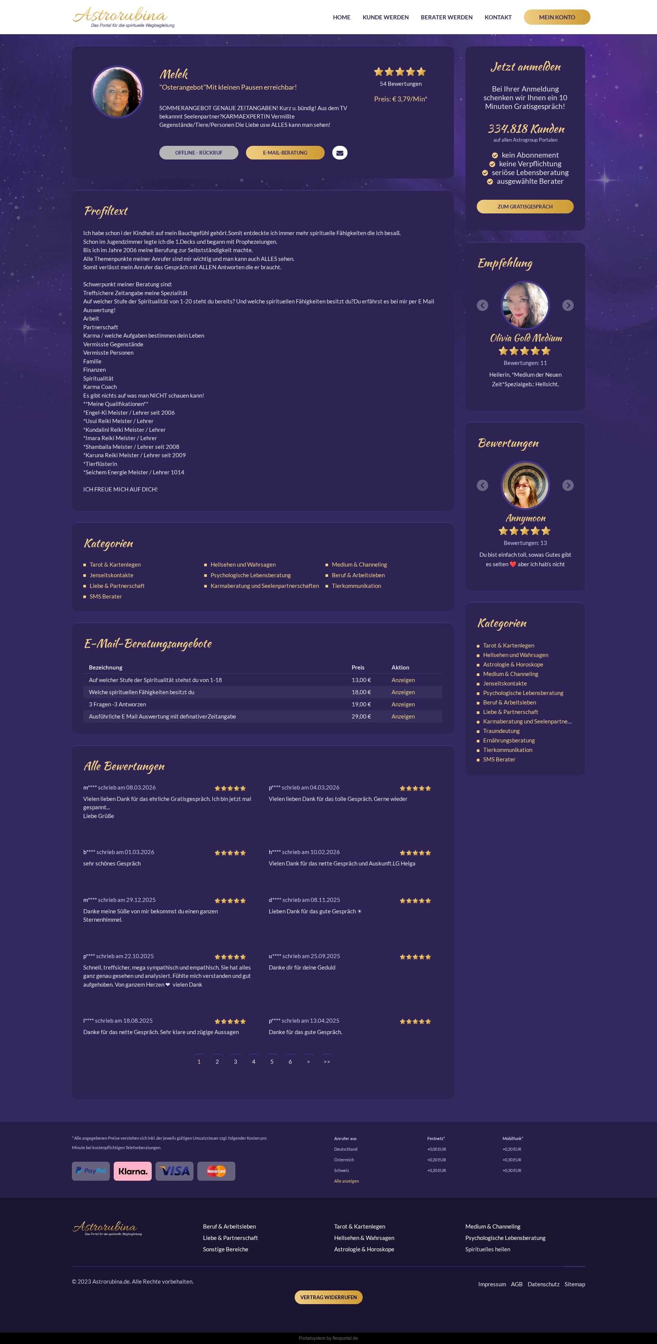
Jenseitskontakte (111, 575)
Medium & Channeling (359, 564)
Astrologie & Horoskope (513, 664)
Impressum (492, 1284)
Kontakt (498, 17)
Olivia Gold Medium (525, 337)
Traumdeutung (501, 730)
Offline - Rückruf (198, 153)
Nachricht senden (340, 153)
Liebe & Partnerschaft (117, 585)
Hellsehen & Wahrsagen (364, 1237)
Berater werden (447, 17)
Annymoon (525, 517)
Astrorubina (124, 17)
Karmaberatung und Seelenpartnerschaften (265, 585)
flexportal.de (345, 1338)
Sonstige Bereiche (225, 1249)
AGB (517, 1284)
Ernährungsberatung (509, 740)
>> (327, 1061)
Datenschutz (544, 1284)
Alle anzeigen (346, 1180)
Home (342, 17)
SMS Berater (106, 596)
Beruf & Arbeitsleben (358, 575)
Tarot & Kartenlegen (115, 564)
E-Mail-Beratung (285, 153)
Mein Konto (557, 17)
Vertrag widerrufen (328, 1297)
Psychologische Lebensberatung (251, 575)
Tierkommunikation (356, 585)
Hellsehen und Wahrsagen (243, 564)
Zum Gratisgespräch (525, 207)
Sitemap (575, 1284)
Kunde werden (386, 17)
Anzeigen (403, 679)
